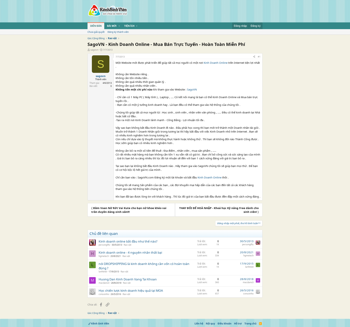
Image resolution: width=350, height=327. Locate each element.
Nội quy (210, 323)
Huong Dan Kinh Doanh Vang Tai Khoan (128, 279)
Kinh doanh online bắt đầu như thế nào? (128, 241)
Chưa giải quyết (96, 32)
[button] (119, 26)
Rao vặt (127, 244)
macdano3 (104, 282)
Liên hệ (199, 323)
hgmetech (104, 256)
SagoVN (192, 89)
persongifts (104, 244)
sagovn (94, 49)
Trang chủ (250, 323)
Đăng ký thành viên (118, 32)
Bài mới (111, 26)
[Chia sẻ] (254, 57)
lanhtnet (103, 271)
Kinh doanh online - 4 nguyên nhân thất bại (130, 252)
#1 (259, 56)
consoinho (104, 294)
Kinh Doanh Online (216, 62)
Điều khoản (225, 323)
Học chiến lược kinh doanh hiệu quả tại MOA (131, 290)
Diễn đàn (96, 26)
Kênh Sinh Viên (100, 323)
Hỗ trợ (238, 323)
